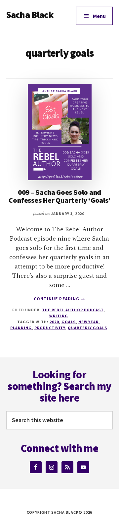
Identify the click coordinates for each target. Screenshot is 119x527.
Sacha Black (30, 15)
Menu (99, 16)
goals (68, 321)
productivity (49, 327)
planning (21, 327)
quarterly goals (87, 327)
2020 (54, 321)
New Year (88, 321)
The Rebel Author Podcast (72, 309)
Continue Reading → (59, 299)
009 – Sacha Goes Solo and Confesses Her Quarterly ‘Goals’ (59, 196)
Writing (58, 315)
